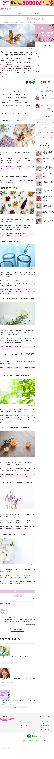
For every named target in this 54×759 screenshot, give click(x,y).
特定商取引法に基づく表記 (44, 729)
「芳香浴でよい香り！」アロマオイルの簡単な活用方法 (16, 97)
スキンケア (5, 74)
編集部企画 (14, 707)
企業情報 (24, 740)
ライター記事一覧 (30, 624)
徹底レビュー (48, 125)
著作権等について (39, 740)
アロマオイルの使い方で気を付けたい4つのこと (14, 100)
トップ (7, 13)
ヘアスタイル (41, 130)
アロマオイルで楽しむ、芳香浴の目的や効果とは (14, 94)
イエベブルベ (49, 130)
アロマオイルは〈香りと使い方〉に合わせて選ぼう (15, 103)
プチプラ (39, 132)
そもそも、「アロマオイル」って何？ (11, 91)
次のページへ (17, 591)
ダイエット (39, 135)
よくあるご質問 (42, 723)
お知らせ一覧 (41, 719)
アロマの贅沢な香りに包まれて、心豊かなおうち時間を (16, 105)
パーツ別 (46, 132)
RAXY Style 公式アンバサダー (42, 122)
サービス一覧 (2, 748)
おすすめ (4, 662)
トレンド (47, 127)
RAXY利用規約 (42, 727)
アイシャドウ (39, 127)
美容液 (25, 707)
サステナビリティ (19, 748)
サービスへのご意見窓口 (44, 725)
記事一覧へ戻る (17, 630)
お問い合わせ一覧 (10, 748)
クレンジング (10, 662)
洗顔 (15, 662)
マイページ (22, 723)
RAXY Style (21, 13)
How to (2, 76)
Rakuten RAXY (6, 9)
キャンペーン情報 (35, 13)
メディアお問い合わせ (43, 721)
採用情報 (45, 740)
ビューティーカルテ (24, 725)
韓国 (41, 125)
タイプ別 (50, 137)
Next (33, 598)
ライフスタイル (42, 137)
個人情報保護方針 (31, 740)
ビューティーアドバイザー (25, 727)
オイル (6, 76)
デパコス (20, 707)
